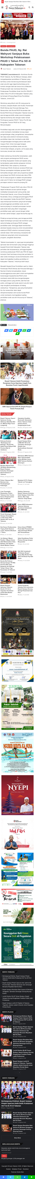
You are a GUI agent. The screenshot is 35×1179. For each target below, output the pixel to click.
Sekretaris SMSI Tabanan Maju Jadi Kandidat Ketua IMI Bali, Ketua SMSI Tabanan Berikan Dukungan (26, 459)
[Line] (17, 333)
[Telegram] (28, 330)
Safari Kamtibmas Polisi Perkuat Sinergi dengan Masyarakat (25, 540)
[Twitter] (10, 330)
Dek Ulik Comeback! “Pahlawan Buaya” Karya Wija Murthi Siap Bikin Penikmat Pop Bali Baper (25, 554)
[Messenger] (19, 330)
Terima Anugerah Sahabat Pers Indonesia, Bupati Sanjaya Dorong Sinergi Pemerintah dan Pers (25, 589)
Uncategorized (11, 42)
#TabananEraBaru (12, 325)
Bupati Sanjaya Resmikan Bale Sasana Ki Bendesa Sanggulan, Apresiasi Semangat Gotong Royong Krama (18, 991)
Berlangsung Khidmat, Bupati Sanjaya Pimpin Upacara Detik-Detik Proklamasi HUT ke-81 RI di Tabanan (17, 978)
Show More (17, 1138)
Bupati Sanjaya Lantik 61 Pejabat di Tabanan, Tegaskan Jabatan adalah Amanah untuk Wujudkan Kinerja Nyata (18, 1005)
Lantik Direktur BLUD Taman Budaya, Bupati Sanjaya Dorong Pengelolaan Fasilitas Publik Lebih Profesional (18, 998)
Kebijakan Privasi (17, 1169)
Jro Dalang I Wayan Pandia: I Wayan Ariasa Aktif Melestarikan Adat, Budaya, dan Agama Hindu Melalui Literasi (8, 542)
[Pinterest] (15, 330)
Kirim (4, 1156)
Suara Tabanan (7, 69)
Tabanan (3, 46)
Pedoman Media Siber (17, 1172)
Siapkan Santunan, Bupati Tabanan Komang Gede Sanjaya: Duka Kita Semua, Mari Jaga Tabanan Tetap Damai (26, 495)
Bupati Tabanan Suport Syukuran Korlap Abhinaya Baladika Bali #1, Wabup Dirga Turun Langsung (7, 422)
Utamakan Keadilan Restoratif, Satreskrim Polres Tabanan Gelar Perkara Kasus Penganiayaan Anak (25, 422)
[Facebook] (6, 330)
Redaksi (8, 1169)
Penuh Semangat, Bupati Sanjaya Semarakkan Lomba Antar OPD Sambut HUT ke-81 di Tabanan (8, 517)
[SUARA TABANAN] (16, 7)
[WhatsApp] (24, 330)
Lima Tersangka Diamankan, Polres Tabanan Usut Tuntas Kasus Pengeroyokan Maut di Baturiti (7, 495)
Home (3, 42)
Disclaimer (26, 1169)
